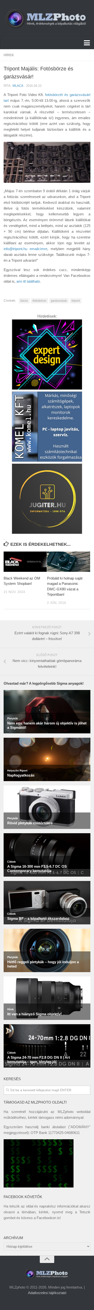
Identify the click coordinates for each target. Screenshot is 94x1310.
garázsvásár (59, 300)
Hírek (9, 55)
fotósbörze (39, 300)
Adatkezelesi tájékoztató (47, 1293)
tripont (76, 300)
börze (24, 300)
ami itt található (28, 281)
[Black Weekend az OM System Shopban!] (25, 562)
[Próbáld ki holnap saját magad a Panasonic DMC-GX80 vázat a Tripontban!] (68, 562)
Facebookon (46, 1218)
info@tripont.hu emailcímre (25, 249)
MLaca (18, 86)
